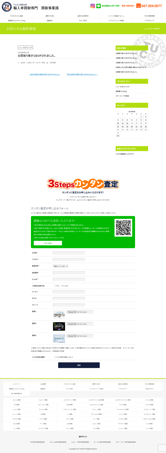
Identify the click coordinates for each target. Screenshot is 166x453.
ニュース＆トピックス (122, 86)
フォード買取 (69, 428)
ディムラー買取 (43, 409)
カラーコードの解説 (122, 96)
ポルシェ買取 (16, 400)
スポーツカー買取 (43, 405)
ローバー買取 (17, 414)
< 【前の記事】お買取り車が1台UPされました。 (44, 74)
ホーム (146, 28)
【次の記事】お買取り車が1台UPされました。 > (82, 74)
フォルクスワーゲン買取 (96, 405)
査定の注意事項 (83, 16)
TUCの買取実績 (149, 16)
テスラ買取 (149, 424)
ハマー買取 (149, 428)
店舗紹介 (50, 20)
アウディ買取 (122, 405)
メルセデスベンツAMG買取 (96, 400)
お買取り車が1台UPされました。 (126, 53)
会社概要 (43, 384)
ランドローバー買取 (149, 409)
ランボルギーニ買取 (149, 414)
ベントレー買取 (96, 409)
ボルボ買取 (16, 424)
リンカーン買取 (122, 428)
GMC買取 (69, 424)
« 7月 (117, 136)
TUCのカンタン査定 (16, 16)
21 (136, 126)
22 (141, 126)
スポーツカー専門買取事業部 (126, 442)
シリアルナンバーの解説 (116, 20)
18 (123, 126)
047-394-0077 (151, 5)
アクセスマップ (149, 20)
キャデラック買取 (123, 424)
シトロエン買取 (122, 419)
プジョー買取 (70, 419)
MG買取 (43, 414)
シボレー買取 (96, 424)
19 (127, 126)
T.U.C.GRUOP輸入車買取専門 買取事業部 (30, 7)
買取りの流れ (49, 16)
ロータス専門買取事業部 (102, 442)
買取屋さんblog (121, 91)
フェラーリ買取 (43, 400)
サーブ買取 (43, 424)
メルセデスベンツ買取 (69, 400)
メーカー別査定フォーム (116, 16)
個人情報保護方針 (16, 393)
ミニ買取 (69, 414)
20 (132, 126)
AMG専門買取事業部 (37, 442)
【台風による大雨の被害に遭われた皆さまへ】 (131, 67)
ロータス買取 (149, 400)
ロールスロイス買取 (123, 409)
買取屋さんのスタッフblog (16, 20)
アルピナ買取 (149, 405)
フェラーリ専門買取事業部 (80, 442)
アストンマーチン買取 (69, 409)
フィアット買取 (123, 414)
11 (123, 123)
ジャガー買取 (16, 409)
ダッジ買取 (96, 428)
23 (146, 126)
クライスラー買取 (43, 428)
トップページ (16, 384)
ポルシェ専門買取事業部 (58, 442)
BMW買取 (70, 405)
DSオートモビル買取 (149, 419)
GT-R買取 (16, 405)
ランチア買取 (43, 419)
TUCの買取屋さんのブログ (125, 154)
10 (118, 123)
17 (118, 126)
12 (127, 123)
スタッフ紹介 (83, 20)
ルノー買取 (96, 419)
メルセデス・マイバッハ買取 (123, 400)
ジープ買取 (16, 428)
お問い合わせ (149, 389)
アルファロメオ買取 (96, 414)
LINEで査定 (48, 243)
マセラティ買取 (16, 419)
